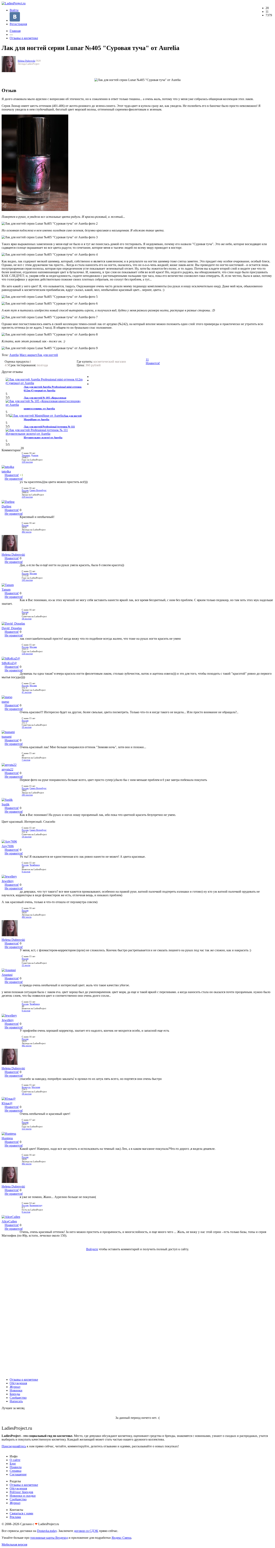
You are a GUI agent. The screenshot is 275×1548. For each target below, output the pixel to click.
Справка (15, 1470)
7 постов (26, 760)
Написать (16, 1401)
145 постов (27, 580)
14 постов (26, 837)
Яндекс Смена (121, 1537)
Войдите (92, 1249)
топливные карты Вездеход (49, 1537)
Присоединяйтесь (14, 1446)
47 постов (26, 692)
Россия (25, 490)
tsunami (6, 736)
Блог (13, 1463)
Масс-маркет (28, 355)
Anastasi (7, 974)
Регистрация (18, 24)
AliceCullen (9, 1221)
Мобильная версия (14, 1544)
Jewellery (8, 881)
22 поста (26, 965)
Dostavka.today (47, 1531)
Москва (33, 573)
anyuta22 (7, 769)
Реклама (15, 1517)
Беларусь (26, 1087)
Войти (14, 10)
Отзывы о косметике (24, 38)
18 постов (26, 619)
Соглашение (18, 1474)
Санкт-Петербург (38, 490)
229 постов (27, 497)
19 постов (26, 727)
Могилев (36, 1087)
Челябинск (35, 865)
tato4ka (6, 471)
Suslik (5, 804)
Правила (16, 1467)
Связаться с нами (21, 1513)
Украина (26, 455)
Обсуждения (18, 1383)
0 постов (26, 1212)
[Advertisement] (137, 1314)
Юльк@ (7, 1103)
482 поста (26, 532)
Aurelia (14, 355)
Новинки (16, 1390)
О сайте (15, 1460)
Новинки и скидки (23, 1495)
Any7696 (8, 846)
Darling (6, 506)
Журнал (15, 1386)
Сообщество (18, 1397)
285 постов (27, 795)
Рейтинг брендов (21, 1492)
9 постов (26, 872)
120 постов (27, 462)
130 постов (27, 654)
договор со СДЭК (86, 1531)
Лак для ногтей (47, 355)
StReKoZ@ (9, 663)
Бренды (15, 1394)
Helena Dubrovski (26, 60)
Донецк (34, 455)
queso (5, 701)
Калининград (36, 1205)
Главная (15, 31)
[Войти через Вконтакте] (15, 20)
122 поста (26, 1129)
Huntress (7, 1138)
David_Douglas (12, 628)
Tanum (6, 589)
